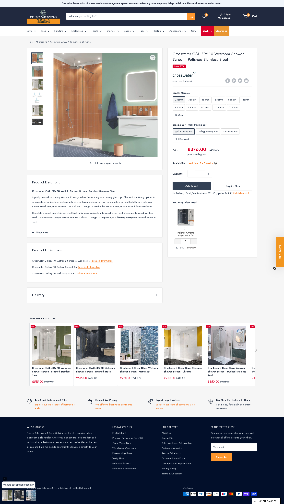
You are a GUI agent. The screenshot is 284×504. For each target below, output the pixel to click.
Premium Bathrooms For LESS (127, 438)
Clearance (221, 31)
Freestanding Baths (122, 453)
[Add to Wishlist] (152, 57)
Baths (29, 31)
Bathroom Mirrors (121, 463)
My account (224, 18)
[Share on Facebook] (227, 80)
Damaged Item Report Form (176, 463)
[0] (204, 16)
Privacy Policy (169, 468)
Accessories (176, 31)
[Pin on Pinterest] (234, 80)
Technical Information (102, 261)
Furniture (58, 31)
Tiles (43, 31)
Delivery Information (172, 448)
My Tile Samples (267, 501)
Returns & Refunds (171, 453)
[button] (280, 252)
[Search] (191, 16)
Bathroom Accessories (124, 468)
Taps (141, 31)
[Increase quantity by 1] (208, 173)
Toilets (94, 31)
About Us (166, 433)
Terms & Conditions (172, 473)
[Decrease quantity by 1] (191, 173)
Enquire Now (232, 186)
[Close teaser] (274, 268)
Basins (127, 31)
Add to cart (191, 186)
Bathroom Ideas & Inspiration (177, 443)
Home (30, 41)
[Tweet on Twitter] (240, 80)
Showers (111, 31)
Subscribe (221, 457)
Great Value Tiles (121, 443)
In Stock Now (119, 433)
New (193, 31)
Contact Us (167, 438)
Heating (157, 31)
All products (41, 41)
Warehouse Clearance (124, 448)
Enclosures (77, 31)
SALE (205, 31)
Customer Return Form (173, 458)
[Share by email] (246, 80)
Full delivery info (241, 193)
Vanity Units (118, 458)
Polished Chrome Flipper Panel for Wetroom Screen (186, 235)
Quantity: (178, 174)
